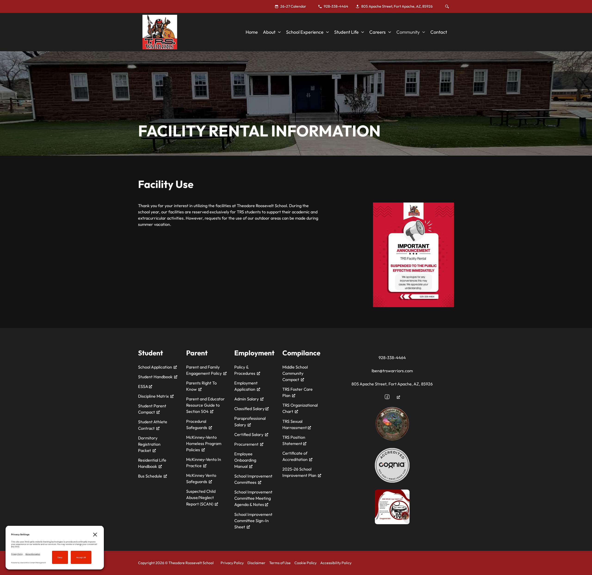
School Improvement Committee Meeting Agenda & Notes (253, 498)
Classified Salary (249, 408)
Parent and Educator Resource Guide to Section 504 (205, 405)
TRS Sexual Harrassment (295, 424)
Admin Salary (246, 399)
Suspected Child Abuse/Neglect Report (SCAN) (201, 497)
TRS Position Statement (293, 440)
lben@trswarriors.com (392, 370)
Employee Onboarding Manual (245, 460)
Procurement (246, 444)
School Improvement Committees (253, 479)
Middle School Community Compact (295, 373)
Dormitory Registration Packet (149, 444)
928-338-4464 (392, 357)
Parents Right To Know (201, 386)
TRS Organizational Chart (300, 408)
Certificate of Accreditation (295, 456)
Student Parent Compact (152, 409)
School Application (155, 367)
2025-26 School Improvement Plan (299, 472)
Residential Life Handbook (152, 463)
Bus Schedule (150, 476)
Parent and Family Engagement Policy (204, 370)
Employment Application (246, 386)
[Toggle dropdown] (279, 32)
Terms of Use (280, 562)
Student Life (346, 32)
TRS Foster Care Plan (297, 392)
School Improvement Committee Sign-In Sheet (253, 521)
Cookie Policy (305, 562)
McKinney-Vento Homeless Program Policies (203, 443)
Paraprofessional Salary (250, 421)
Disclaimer (256, 562)
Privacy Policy (232, 562)
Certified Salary (248, 434)
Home (252, 32)
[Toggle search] (447, 6)
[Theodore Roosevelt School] (159, 32)
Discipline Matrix (153, 396)
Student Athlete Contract (152, 425)
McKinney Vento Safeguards (201, 478)
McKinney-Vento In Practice (203, 462)
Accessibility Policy (336, 562)
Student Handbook (155, 376)
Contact (438, 32)
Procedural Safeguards (196, 424)
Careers (377, 32)
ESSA (143, 386)
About (269, 32)
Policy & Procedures (244, 370)
